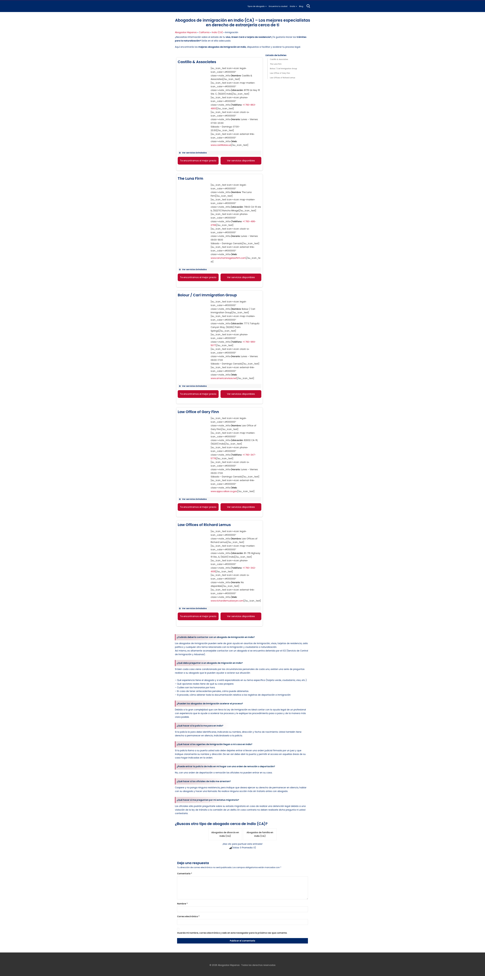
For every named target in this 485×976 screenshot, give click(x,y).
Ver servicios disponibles (241, 160)
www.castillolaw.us (221, 145)
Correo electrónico (188, 916)
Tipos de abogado (256, 6)
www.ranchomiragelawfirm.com (228, 258)
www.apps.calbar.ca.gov (224, 491)
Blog (301, 6)
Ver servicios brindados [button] (194, 152)
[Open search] (308, 6)
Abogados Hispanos (186, 32)
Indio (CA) (217, 32)
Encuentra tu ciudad (278, 6)
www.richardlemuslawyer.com (227, 600)
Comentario (184, 873)
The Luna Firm (276, 64)
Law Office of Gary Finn (280, 73)
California (204, 32)
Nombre (182, 903)
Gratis (292, 6)
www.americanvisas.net (224, 378)
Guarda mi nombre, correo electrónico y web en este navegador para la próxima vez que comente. (232, 932)
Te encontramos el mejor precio (198, 160)
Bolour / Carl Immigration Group (283, 69)
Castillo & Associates (279, 59)
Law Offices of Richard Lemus (282, 78)
